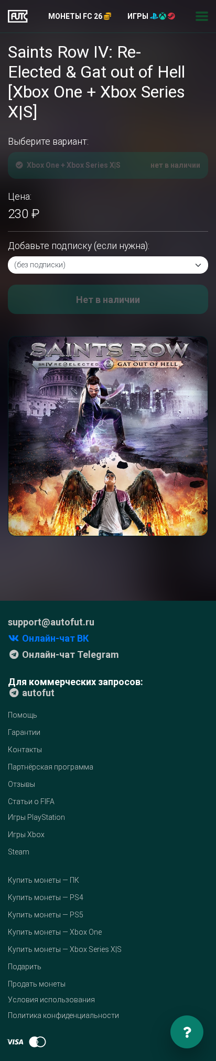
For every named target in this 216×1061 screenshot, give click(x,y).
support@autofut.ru (51, 621)
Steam (18, 852)
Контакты (25, 749)
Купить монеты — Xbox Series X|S (65, 949)
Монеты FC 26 (76, 16)
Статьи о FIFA (31, 801)
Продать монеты (37, 984)
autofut (37, 692)
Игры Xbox (26, 834)
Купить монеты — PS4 (45, 897)
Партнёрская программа (50, 767)
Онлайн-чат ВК (54, 638)
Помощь (22, 715)
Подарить (24, 966)
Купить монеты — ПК (43, 880)
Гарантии (24, 732)
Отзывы (21, 784)
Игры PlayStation (36, 817)
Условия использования (51, 999)
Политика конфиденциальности (63, 1015)
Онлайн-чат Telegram (69, 654)
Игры (138, 16)
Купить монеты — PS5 (45, 915)
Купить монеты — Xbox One (55, 932)
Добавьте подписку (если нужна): (78, 246)
